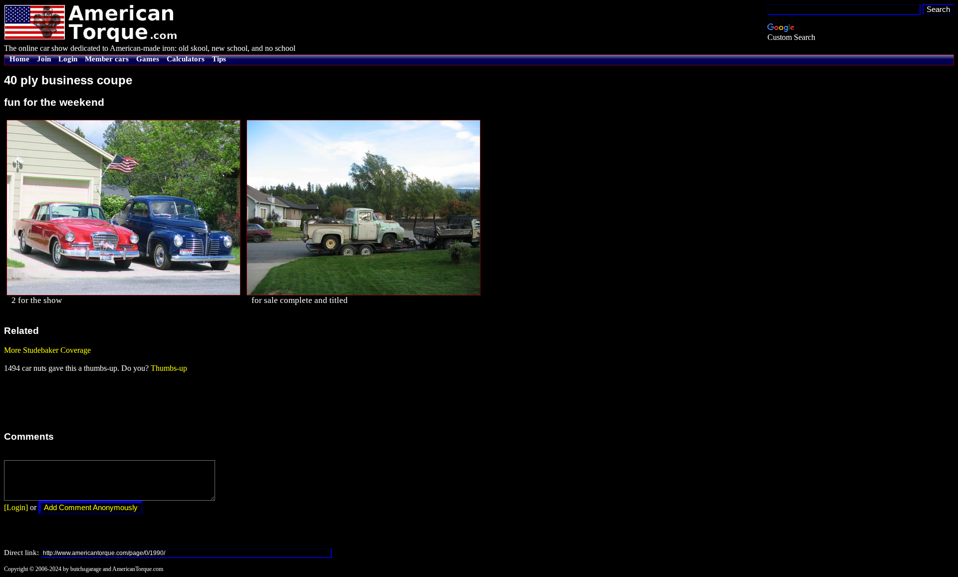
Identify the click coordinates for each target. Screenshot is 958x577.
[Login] (16, 507)
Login (67, 59)
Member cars (107, 59)
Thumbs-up (169, 368)
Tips (219, 59)
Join (44, 59)
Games (147, 59)
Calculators (186, 59)
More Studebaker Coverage (47, 350)
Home (19, 59)
